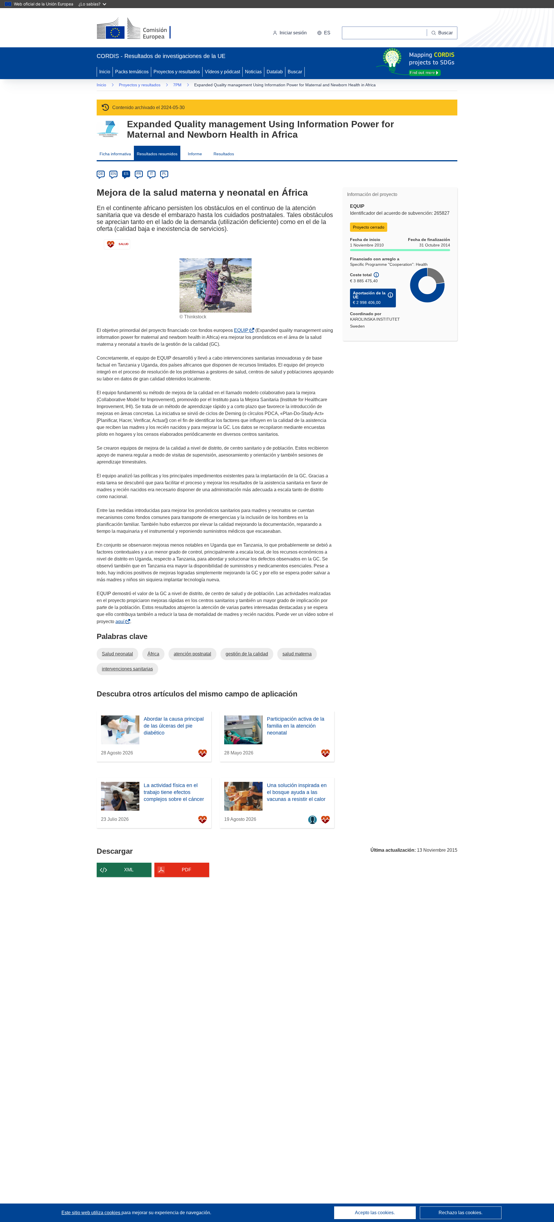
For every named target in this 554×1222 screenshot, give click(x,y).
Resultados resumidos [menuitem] (157, 154)
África (153, 653)
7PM (177, 85)
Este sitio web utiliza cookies (91, 1212)
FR (138, 174)
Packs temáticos (132, 71)
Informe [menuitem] (195, 154)
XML (129, 869)
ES (126, 174)
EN (113, 174)
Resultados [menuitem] (224, 154)
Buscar (295, 71)
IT (151, 174)
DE (100, 174)
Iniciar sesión (293, 32)
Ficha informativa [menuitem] (115, 154)
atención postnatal (192, 653)
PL (164, 174)
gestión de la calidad (247, 653)
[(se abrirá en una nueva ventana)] (143, 28)
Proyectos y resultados (177, 71)
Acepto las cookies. (375, 1212)
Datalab (275, 71)
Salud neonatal (117, 653)
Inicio (104, 71)
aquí (121, 621)
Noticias (253, 71)
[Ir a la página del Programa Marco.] (107, 129)
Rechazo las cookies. (460, 1212)
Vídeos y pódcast (222, 71)
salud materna (297, 653)
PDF (186, 869)
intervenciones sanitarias (127, 668)
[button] (323, 33)
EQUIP (242, 330)
